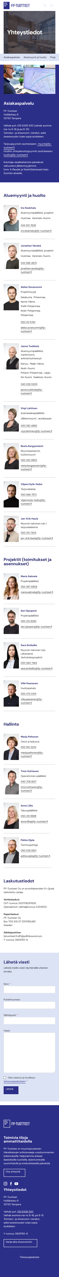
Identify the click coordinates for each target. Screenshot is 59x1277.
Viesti (7, 1030)
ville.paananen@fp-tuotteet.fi (32, 701)
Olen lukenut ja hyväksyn (20, 1079)
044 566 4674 (29, 263)
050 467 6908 (29, 586)
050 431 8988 (28, 816)
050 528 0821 (28, 850)
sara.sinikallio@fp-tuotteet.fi (36, 668)
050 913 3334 (28, 747)
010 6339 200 (25, 1211)
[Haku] (45, 5)
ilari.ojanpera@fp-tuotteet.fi (36, 626)
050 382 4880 (29, 425)
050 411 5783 (28, 322)
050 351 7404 (28, 532)
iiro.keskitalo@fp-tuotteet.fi (36, 230)
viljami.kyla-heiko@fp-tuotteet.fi (33, 501)
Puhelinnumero (12, 999)
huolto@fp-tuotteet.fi (16, 154)
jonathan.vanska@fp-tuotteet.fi (33, 270)
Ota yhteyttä (13, 1171)
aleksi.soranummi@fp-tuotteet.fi (33, 329)
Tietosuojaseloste (29, 1257)
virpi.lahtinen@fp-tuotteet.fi (36, 431)
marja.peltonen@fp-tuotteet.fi (32, 754)
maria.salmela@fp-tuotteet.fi (37, 592)
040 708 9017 (28, 781)
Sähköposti (11, 1015)
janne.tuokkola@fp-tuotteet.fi (32, 391)
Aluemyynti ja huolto (35, 57)
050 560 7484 (29, 662)
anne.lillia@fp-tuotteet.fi (34, 821)
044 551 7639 (28, 225)
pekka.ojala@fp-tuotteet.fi (35, 856)
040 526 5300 (29, 384)
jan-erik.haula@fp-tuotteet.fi (37, 538)
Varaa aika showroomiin (19, 1241)
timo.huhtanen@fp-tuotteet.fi (32, 788)
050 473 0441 (28, 693)
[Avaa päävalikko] (51, 5)
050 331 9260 (28, 621)
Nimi (7, 984)
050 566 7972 (29, 494)
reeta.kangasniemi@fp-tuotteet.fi (34, 467)
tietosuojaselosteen (15, 1081)
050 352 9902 (29, 460)
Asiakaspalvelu (12, 57)
